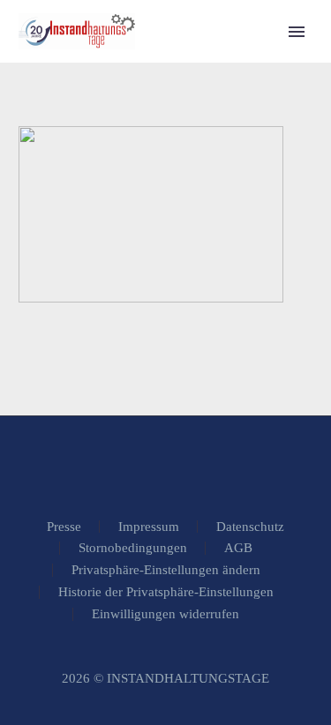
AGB (238, 548)
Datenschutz (250, 527)
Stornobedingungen (133, 548)
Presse (64, 527)
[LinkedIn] (166, 464)
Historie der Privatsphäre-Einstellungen (166, 592)
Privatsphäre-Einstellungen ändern (165, 570)
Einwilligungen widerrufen (165, 614)
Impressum (148, 527)
